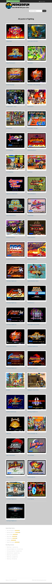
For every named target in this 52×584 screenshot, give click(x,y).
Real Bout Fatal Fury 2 (10, 259)
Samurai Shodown (31, 237)
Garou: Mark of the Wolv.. (33, 41)
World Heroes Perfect (32, 259)
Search (44, 10)
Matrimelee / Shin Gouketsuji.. (34, 84)
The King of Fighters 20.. (33, 411)
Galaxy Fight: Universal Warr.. (34, 324)
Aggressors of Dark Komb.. (12, 193)
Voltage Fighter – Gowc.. (11, 106)
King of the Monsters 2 (11, 215)
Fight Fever (8, 433)
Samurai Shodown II (32, 193)
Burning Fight (9, 128)
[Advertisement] (14, 544)
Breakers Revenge (10, 84)
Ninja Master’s (30, 106)
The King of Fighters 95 (11, 302)
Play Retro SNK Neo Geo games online (39, 580)
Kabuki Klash (9, 41)
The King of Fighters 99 (33, 346)
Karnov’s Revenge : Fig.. (33, 433)
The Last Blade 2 (9, 477)
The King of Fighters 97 (32, 368)
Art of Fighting (31, 498)
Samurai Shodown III (32, 150)
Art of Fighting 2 (9, 150)
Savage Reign (30, 215)
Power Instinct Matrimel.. (11, 346)
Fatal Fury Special (31, 477)
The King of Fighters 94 (11, 324)
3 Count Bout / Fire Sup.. (33, 128)
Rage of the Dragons (10, 455)
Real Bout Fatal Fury (10, 237)
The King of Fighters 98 (11, 368)
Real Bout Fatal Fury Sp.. (11, 411)
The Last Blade (31, 455)
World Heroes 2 (31, 302)
